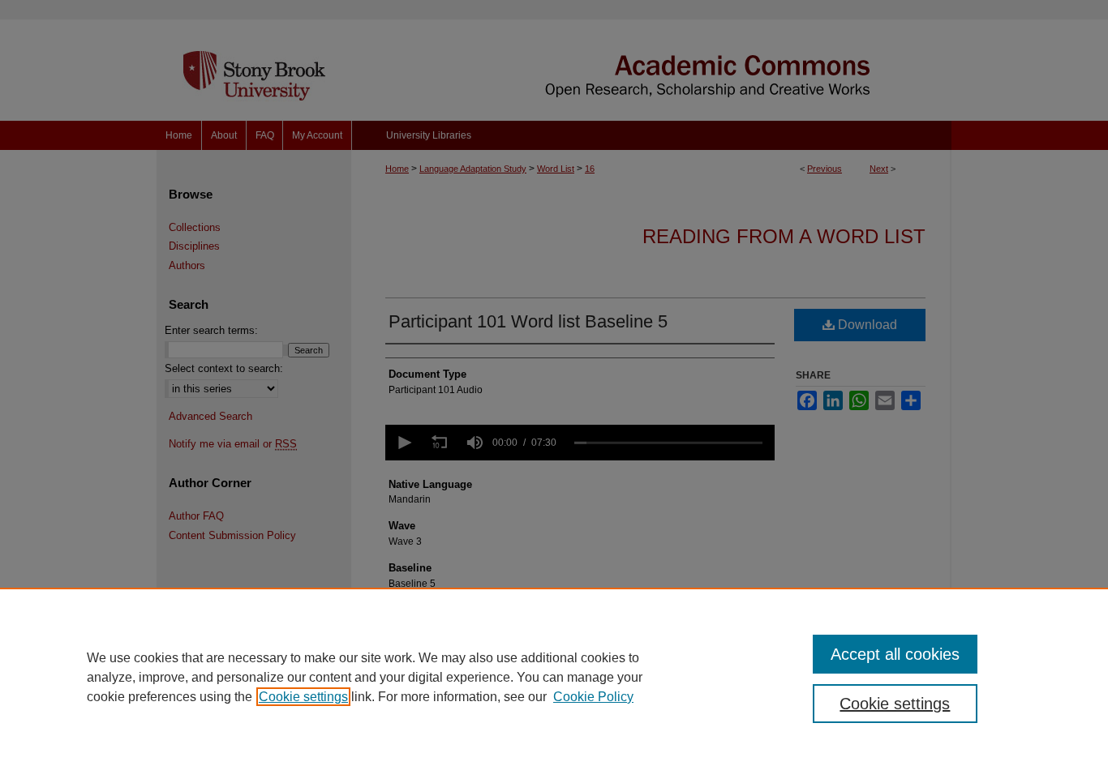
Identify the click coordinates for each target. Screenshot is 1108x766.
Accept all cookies (895, 654)
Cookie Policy (593, 697)
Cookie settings (303, 697)
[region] (554, 677)
